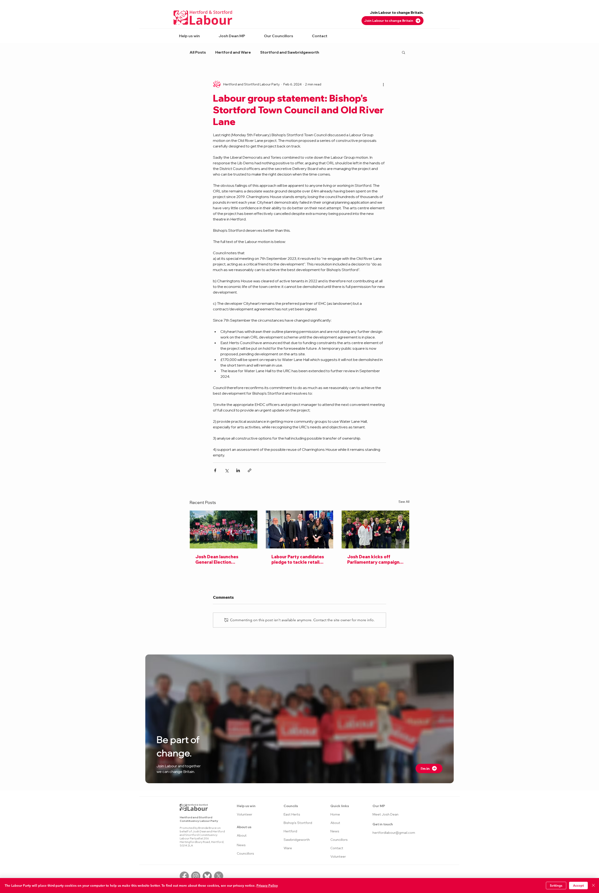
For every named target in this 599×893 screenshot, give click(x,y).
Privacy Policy (267, 885)
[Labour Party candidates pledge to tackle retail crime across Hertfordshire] (299, 529)
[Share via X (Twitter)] (226, 470)
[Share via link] (249, 470)
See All (403, 502)
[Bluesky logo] (207, 876)
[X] (218, 876)
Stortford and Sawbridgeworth (289, 52)
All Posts (198, 52)
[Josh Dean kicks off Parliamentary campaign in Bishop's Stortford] (375, 529)
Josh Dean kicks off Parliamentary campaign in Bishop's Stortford (373, 559)
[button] (189, 36)
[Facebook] (184, 876)
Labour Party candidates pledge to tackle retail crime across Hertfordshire (297, 559)
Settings (556, 885)
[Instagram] (195, 876)
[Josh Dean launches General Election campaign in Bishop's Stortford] (223, 529)
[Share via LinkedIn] (238, 470)
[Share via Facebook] (215, 470)
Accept (578, 885)
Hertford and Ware (233, 52)
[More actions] (383, 84)
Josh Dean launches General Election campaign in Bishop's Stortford (217, 559)
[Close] (593, 885)
